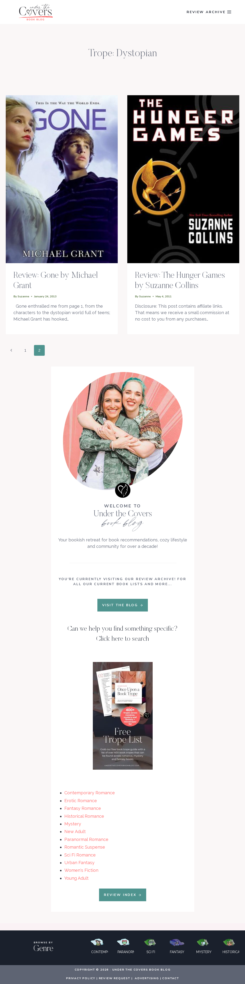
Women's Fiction (81, 870)
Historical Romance (84, 816)
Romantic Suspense (84, 847)
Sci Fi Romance (80, 854)
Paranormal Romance (86, 839)
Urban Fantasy (79, 862)
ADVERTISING (147, 978)
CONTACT (170, 978)
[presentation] (62, 179)
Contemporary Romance (89, 792)
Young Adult (76, 878)
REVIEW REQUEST (114, 978)
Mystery (72, 823)
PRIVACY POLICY (80, 978)
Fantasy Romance (82, 808)
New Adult (75, 831)
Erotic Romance (80, 800)
